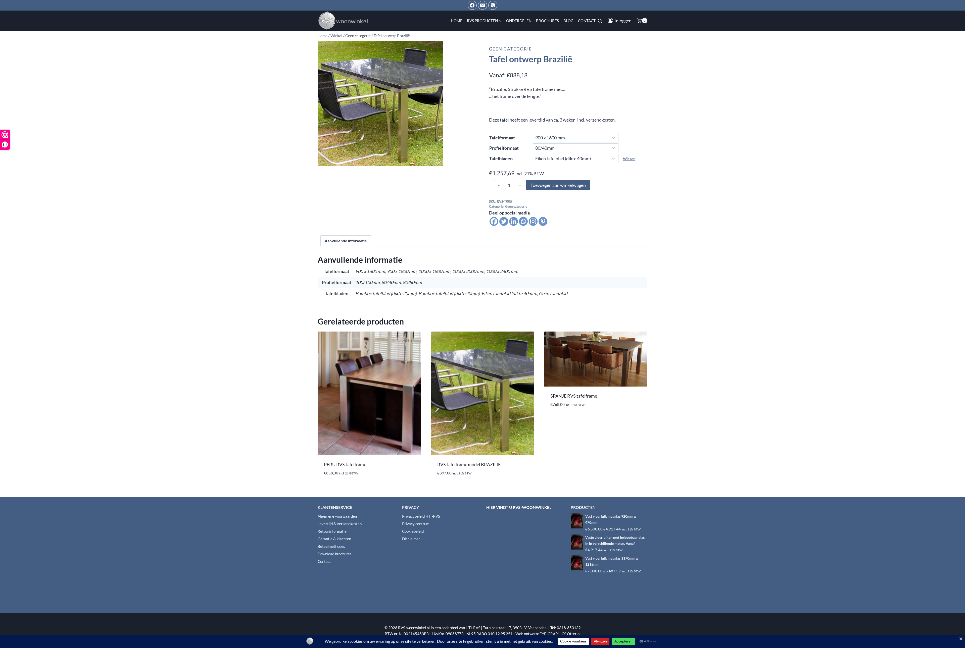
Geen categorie (510, 48)
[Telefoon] (492, 5)
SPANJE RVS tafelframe (573, 396)
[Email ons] (482, 5)
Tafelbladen (501, 158)
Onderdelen (519, 20)
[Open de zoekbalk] (600, 20)
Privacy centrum (415, 523)
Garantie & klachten (334, 538)
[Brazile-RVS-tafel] (380, 103)
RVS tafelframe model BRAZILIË (469, 464)
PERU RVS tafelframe (345, 464)
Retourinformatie (332, 531)
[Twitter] (503, 221)
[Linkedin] (513, 221)
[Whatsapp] (523, 221)
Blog (568, 20)
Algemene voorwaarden (337, 516)
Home (456, 20)
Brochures (547, 20)
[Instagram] (533, 221)
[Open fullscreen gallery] (438, 161)
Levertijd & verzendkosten (340, 523)
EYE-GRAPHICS (553, 633)
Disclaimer (411, 538)
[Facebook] (472, 5)
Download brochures (335, 554)
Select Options (565, 419)
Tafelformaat (502, 137)
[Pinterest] (543, 221)
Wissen (629, 158)
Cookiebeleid (413, 531)
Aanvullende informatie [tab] (346, 240)
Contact (587, 20)
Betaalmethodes (331, 546)
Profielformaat (504, 148)
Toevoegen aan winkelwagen (558, 185)
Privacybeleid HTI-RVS (421, 516)
